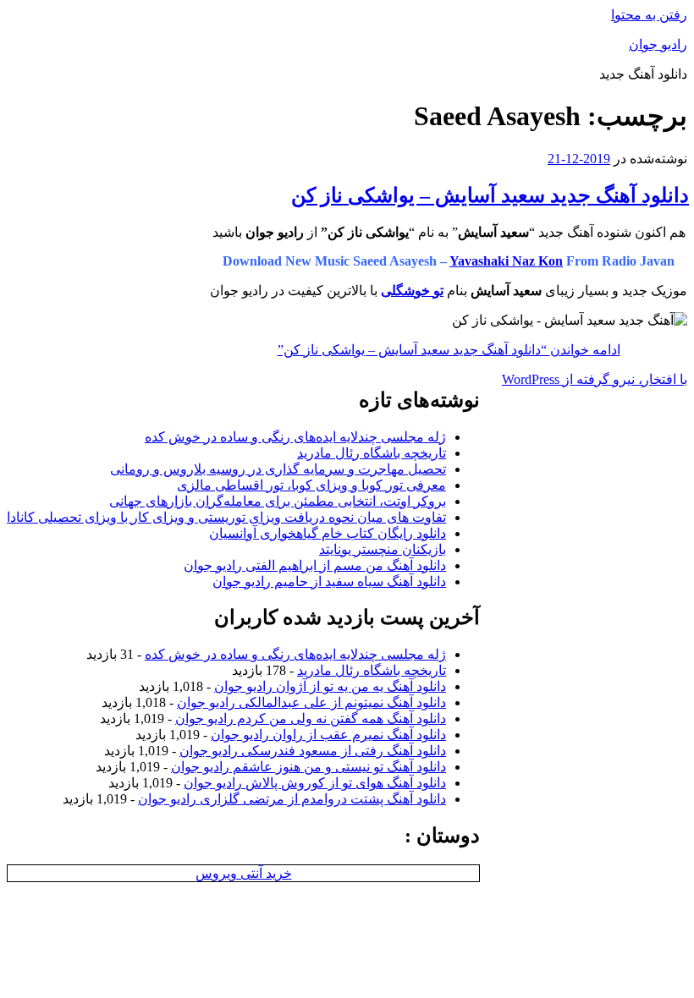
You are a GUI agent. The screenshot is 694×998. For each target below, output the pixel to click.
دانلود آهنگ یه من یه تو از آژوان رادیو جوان (330, 686)
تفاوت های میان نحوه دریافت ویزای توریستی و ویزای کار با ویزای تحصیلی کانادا (226, 517)
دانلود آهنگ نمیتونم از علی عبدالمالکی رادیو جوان (311, 702)
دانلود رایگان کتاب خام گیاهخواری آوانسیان (327, 533)
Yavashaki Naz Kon (506, 261)
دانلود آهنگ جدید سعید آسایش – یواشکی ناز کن (490, 195)
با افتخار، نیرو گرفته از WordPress (594, 379)
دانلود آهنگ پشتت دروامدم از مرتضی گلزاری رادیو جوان (292, 799)
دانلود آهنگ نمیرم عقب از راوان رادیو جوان (328, 734)
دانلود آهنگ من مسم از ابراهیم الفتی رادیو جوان (315, 565)
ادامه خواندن (449, 350)
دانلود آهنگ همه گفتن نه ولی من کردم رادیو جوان (310, 718)
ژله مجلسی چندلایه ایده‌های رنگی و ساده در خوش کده (295, 437)
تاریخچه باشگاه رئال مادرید (371, 453)
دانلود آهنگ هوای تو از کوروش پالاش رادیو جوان (315, 783)
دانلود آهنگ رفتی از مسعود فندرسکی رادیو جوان (312, 750)
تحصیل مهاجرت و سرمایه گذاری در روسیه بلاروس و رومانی (278, 469)
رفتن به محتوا (649, 15)
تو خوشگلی (412, 290)
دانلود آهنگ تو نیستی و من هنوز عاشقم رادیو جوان (308, 766)
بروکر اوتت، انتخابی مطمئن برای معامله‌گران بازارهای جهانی (277, 501)
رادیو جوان (658, 44)
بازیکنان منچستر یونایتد (382, 549)
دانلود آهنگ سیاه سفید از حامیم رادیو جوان (329, 581)
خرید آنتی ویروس (244, 873)
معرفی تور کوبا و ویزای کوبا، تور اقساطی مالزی (311, 485)
